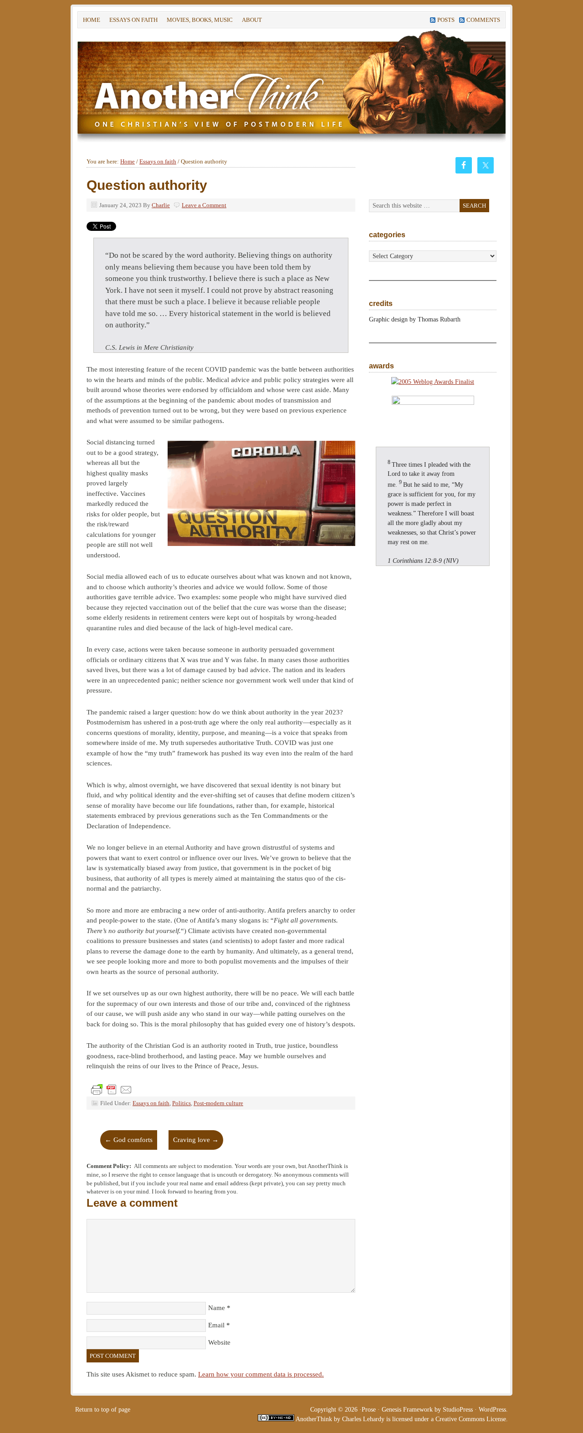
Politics (181, 1103)
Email (216, 1325)
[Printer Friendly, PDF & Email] (112, 1089)
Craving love (196, 1139)
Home (91, 19)
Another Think (214, 85)
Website (219, 1342)
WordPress (492, 1409)
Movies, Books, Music (200, 19)
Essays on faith (133, 19)
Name (216, 1307)
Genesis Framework (407, 1409)
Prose (369, 1409)
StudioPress (458, 1409)
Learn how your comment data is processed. (261, 1374)
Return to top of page (102, 1409)
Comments (483, 19)
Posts (446, 19)
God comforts (129, 1139)
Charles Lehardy (363, 1419)
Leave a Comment (204, 205)
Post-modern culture (218, 1103)
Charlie (161, 205)
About (249, 21)
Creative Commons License (470, 1419)
